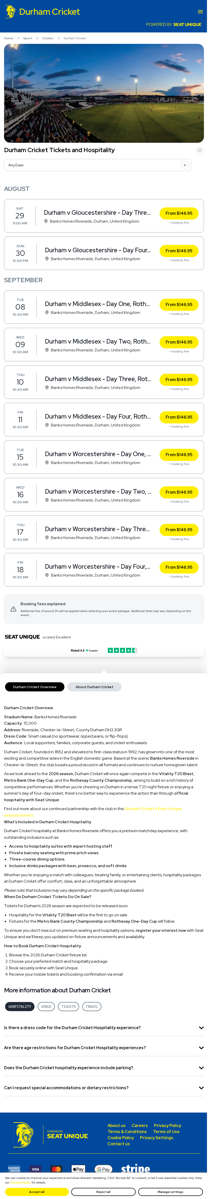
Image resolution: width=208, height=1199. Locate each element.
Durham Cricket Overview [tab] (34, 687)
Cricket (48, 38)
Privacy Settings (156, 1137)
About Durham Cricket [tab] (94, 687)
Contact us (119, 1144)
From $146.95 (179, 213)
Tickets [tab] (68, 1006)
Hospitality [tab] (20, 1006)
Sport (27, 38)
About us (117, 1125)
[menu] (200, 11)
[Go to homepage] (25, 1135)
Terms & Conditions (127, 1131)
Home (8, 38)
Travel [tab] (92, 1006)
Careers (140, 1125)
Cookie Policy (121, 1137)
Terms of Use (166, 1131)
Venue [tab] (46, 1006)
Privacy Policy (20, 1182)
